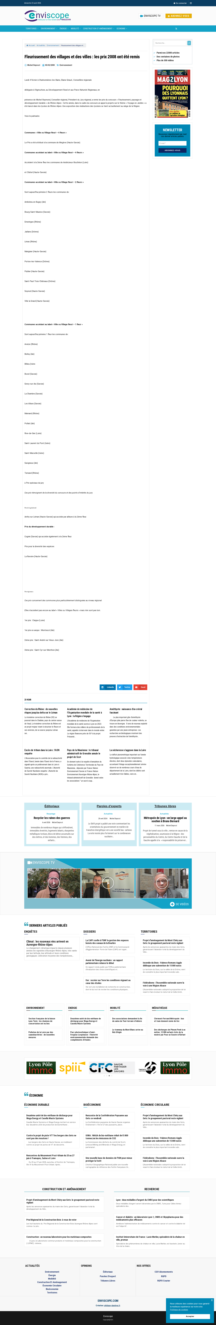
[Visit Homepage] (47, 15)
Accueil (32, 45)
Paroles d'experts (109, 806)
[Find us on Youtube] (180, 28)
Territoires (31, 28)
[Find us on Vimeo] (188, 28)
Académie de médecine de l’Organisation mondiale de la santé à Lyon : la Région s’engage (84, 712)
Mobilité (75, 28)
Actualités (41, 45)
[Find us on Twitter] (176, 28)
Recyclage (51, 814)
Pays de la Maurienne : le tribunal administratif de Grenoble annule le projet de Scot (83, 754)
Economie (121, 28)
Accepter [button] (190, 1316)
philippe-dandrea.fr (112, 1305)
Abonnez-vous (179, 15)
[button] (54, 883)
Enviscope (108, 1316)
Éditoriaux (51, 806)
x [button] (212, 1300)
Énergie (63, 28)
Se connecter (181, 3)
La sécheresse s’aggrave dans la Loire (128, 750)
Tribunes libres (165, 806)
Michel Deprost (57, 823)
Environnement (48, 28)
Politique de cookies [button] (179, 1309)
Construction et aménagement (97, 28)
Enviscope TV (151, 15)
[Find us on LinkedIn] (184, 28)
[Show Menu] (191, 3)
